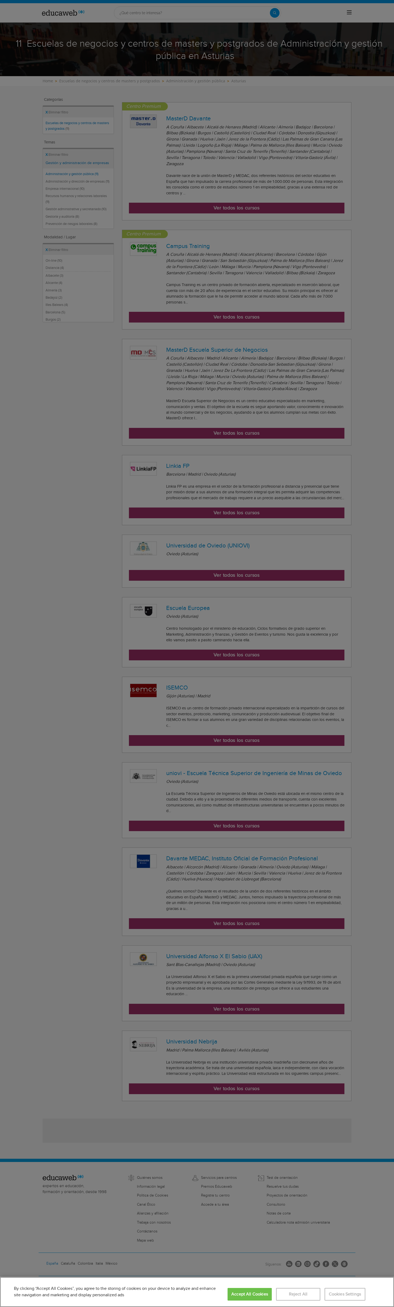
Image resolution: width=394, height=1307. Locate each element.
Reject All (298, 1294)
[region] (197, 1292)
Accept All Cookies (249, 1294)
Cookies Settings (345, 1294)
